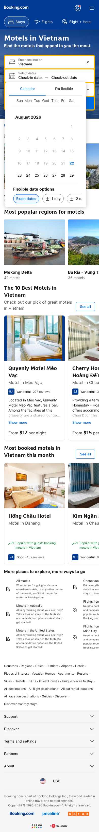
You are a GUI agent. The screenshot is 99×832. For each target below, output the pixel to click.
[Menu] (92, 8)
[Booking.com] (16, 8)
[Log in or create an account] (78, 8)
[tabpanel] (45, 151)
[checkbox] (72, 126)
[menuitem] (16, 21)
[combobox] (50, 64)
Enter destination (30, 60)
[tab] (27, 88)
